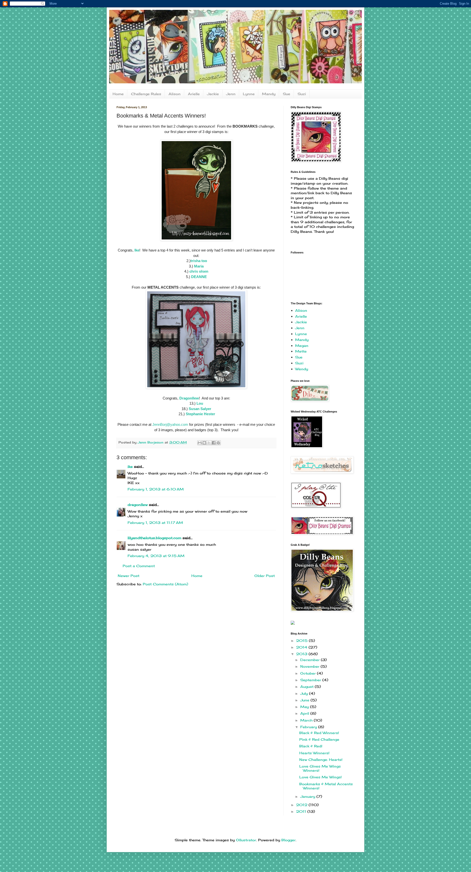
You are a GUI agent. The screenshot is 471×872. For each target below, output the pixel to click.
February (309, 727)
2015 (302, 640)
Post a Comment (139, 566)
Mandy (268, 94)
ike (130, 466)
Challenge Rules (146, 94)
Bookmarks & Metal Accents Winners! (326, 786)
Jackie (213, 94)
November (310, 666)
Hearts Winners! (314, 753)
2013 (302, 654)
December (310, 660)
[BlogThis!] (204, 442)
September (311, 680)
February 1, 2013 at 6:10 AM (156, 489)
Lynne (249, 94)
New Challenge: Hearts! (320, 759)
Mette (301, 351)
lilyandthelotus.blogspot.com (154, 538)
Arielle (194, 94)
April (305, 713)
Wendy (301, 369)
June (305, 700)
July (304, 693)
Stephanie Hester (200, 414)
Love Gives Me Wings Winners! (320, 768)
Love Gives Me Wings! (320, 777)
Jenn (231, 94)
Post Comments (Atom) (165, 584)
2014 (302, 647)
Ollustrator (246, 840)
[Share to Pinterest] (218, 442)
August (307, 686)
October (308, 673)
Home (118, 94)
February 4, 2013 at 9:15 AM (156, 556)
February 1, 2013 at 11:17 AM (155, 522)
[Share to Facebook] (213, 442)
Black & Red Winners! (319, 733)
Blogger (288, 840)
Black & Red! (310, 746)
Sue (286, 94)
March (307, 720)
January (308, 796)
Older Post (264, 576)
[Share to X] (209, 442)
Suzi (302, 94)
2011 (301, 811)
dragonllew (138, 505)
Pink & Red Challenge (319, 739)
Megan (301, 345)
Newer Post (128, 576)
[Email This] (199, 442)
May (305, 707)
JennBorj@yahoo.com (170, 424)
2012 (302, 805)
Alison (175, 94)
